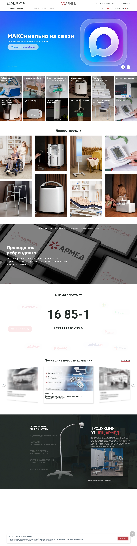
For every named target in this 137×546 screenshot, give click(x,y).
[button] (123, 67)
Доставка (102, 3)
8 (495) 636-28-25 (16, 3)
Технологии (73, 228)
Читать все (125, 360)
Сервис (108, 3)
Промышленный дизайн (89, 228)
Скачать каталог (125, 3)
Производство (60, 228)
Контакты (115, 3)
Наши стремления (45, 228)
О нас (95, 3)
